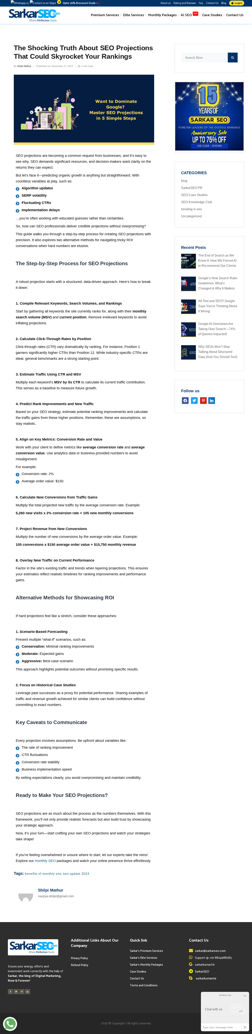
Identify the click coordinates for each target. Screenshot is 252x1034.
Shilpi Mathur (24, 66)
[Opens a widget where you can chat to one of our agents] (225, 1011)
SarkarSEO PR (191, 188)
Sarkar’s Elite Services (143, 957)
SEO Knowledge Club (196, 202)
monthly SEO (45, 861)
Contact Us (212, 3)
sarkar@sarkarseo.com (210, 951)
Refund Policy (79, 965)
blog (184, 180)
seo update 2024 (76, 873)
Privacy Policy (79, 958)
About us (165, 3)
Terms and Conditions (144, 985)
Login (238, 3)
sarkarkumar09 (205, 978)
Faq (201, 3)
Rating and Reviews (185, 3)
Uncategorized (191, 216)
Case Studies (138, 971)
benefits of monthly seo (43, 873)
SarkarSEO (202, 971)
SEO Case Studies (194, 195)
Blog (223, 3)
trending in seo (191, 209)
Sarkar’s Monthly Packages (146, 964)
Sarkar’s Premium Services (146, 950)
